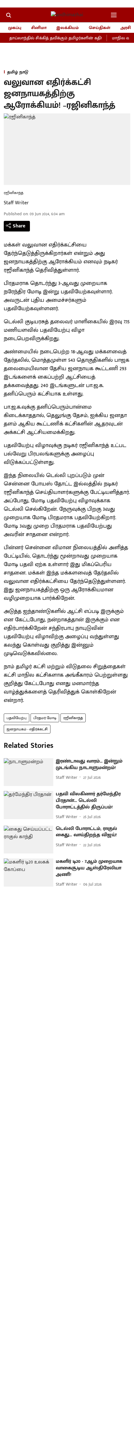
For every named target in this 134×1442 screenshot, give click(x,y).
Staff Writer (16, 203)
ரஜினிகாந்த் (73, 718)
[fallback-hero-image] (28, 772)
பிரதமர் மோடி (44, 718)
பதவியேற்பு (16, 718)
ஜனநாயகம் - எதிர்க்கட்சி (27, 729)
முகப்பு (14, 27)
